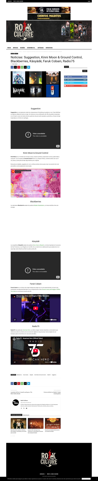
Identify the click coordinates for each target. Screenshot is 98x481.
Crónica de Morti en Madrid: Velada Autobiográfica (52, 393)
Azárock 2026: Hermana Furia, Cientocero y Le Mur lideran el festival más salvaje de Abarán (35, 431)
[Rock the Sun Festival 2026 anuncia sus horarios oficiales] (53, 423)
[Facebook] (12, 67)
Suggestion (54, 374)
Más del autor (26, 415)
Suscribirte (83, 85)
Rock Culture (15, 64)
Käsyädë (31, 374)
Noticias (20, 51)
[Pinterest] (18, 67)
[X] (15, 67)
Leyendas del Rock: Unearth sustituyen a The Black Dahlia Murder (21, 393)
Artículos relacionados (16, 415)
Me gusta (84, 76)
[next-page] (14, 436)
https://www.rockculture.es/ (26, 402)
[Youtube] (27, 408)
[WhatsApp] (22, 67)
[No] (96, 479)
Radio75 (48, 374)
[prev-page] (11, 436)
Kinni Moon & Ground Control (40, 374)
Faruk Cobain (25, 374)
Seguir (85, 79)
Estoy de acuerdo (86, 478)
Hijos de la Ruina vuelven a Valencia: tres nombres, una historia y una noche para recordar (18, 431)
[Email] (25, 67)
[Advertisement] (35, 101)
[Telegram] (28, 67)
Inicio (12, 51)
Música (15, 51)
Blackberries (19, 374)
